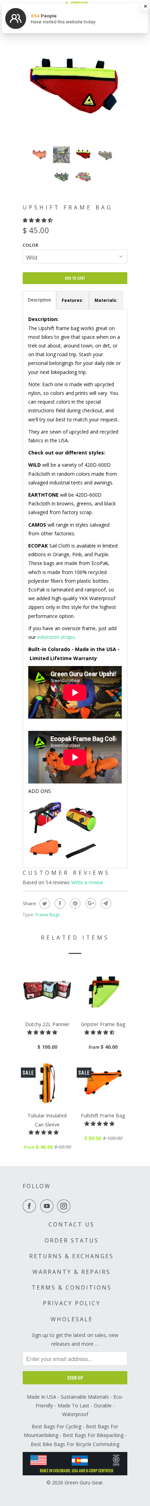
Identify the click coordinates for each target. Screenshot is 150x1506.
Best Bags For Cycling (56, 1426)
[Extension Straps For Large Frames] (80, 858)
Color (30, 245)
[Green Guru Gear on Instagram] (65, 1206)
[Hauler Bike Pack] (45, 832)
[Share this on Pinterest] (74, 903)
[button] (38, 220)
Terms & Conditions (72, 1287)
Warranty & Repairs (71, 1272)
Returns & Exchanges (71, 1256)
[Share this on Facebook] (59, 903)
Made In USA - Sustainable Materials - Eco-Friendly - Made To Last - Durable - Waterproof (75, 1405)
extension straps (56, 637)
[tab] (72, 300)
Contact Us (71, 1224)
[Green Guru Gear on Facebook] (31, 1206)
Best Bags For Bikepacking (93, 1435)
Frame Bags (47, 914)
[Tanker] (45, 858)
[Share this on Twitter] (44, 903)
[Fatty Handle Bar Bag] (80, 832)
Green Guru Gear (84, 1482)
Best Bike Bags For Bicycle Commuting (75, 1444)
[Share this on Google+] (90, 903)
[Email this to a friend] (105, 903)
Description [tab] (39, 300)
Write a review (87, 882)
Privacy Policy (71, 1303)
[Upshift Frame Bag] (75, 89)
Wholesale (72, 1319)
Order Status (72, 1240)
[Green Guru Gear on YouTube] (48, 1206)
